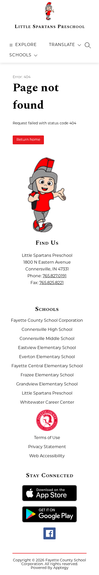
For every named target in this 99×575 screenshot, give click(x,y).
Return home (28, 140)
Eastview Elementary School (47, 348)
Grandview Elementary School (47, 384)
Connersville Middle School (47, 339)
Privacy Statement (47, 447)
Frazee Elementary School (47, 375)
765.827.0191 (55, 276)
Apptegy (61, 568)
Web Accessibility (47, 456)
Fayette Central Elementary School (47, 366)
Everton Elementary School (47, 357)
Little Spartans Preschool (47, 394)
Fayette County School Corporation (47, 321)
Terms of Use (47, 438)
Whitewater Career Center (47, 403)
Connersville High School (47, 330)
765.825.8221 (51, 283)
